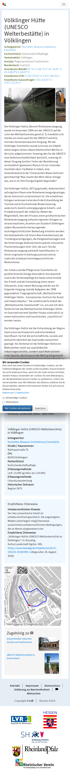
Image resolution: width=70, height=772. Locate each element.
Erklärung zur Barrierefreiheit (32, 689)
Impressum (32, 686)
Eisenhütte (10, 50)
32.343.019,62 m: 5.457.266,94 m (42, 76)
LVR (31, 701)
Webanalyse (12, 402)
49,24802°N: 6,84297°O (17, 72)
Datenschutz (52, 686)
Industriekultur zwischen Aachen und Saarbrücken (19, 640)
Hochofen (27, 47)
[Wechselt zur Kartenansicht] (35, 596)
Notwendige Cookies (16, 398)
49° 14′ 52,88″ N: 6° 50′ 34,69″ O (44, 69)
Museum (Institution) (45, 47)
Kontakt (15, 686)
